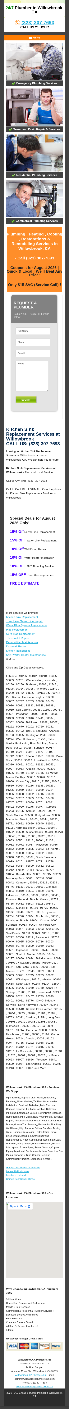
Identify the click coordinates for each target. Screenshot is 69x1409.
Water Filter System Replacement (26, 625)
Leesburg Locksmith (16, 1175)
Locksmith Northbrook (17, 1171)
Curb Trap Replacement (20, 633)
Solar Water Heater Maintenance (26, 654)
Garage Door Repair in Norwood (23, 1167)
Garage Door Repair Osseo (20, 1179)
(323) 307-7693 (37, 22)
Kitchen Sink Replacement (22, 616)
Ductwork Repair (16, 646)
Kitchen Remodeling (18, 650)
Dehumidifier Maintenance (22, 642)
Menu (36, 37)
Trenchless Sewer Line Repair (24, 621)
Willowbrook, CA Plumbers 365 (31, 1375)
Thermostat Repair (17, 638)
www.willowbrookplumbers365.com (34, 1386)
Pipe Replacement (17, 629)
